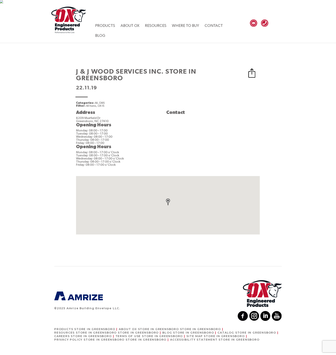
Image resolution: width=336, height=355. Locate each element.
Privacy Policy (110, 339)
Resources (155, 26)
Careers (83, 336)
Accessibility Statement (214, 339)
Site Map (215, 336)
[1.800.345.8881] (264, 23)
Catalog (247, 332)
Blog (100, 36)
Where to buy (185, 26)
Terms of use (149, 336)
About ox (130, 26)
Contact (214, 26)
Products (105, 26)
